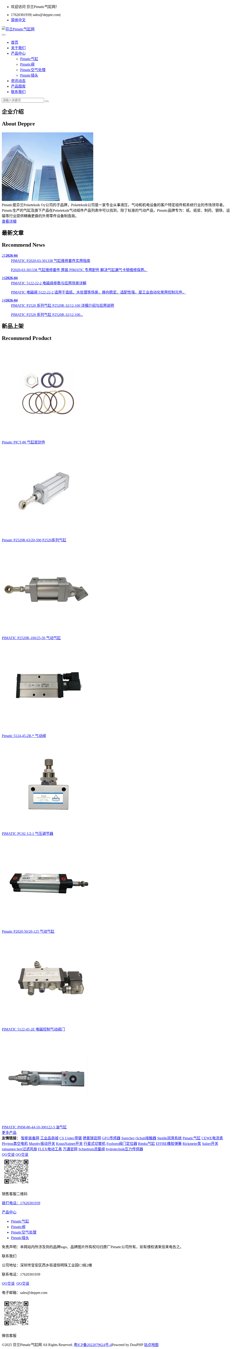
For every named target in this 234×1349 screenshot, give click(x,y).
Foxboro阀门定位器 (121, 1144)
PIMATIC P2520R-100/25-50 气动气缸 (31, 638)
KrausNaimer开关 (69, 1144)
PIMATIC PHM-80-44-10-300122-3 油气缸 (34, 1127)
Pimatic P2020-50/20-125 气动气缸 (28, 931)
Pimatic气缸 (29, 59)
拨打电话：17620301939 (21, 1203)
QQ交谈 (8, 1155)
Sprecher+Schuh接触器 (138, 1138)
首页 (14, 42)
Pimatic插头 (29, 75)
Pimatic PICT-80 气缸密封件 (23, 442)
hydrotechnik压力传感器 (124, 1149)
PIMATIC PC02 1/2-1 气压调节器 (27, 834)
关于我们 (18, 48)
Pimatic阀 (27, 64)
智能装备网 (30, 1138)
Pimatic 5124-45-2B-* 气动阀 (24, 736)
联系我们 (18, 92)
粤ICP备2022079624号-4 (93, 1345)
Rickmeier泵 (192, 1144)
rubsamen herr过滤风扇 (19, 1149)
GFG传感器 (111, 1138)
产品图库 (18, 86)
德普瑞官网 (92, 1138)
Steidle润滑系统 (169, 1138)
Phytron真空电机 (15, 1144)
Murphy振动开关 (42, 1144)
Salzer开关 (210, 1144)
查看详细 (9, 221)
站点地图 (151, 1345)
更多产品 (9, 1133)
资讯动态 (18, 81)
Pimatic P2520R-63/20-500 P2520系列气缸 (34, 540)
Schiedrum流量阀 (91, 1149)
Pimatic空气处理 (32, 70)
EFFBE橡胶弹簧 (169, 1144)
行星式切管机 (95, 1144)
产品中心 (18, 53)
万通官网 (70, 1149)
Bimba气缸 (146, 1144)
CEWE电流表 (212, 1138)
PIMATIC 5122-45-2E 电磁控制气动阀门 (33, 1029)
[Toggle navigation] (3, 34)
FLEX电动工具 (50, 1149)
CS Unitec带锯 (70, 1138)
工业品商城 (49, 1138)
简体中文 (18, 20)
